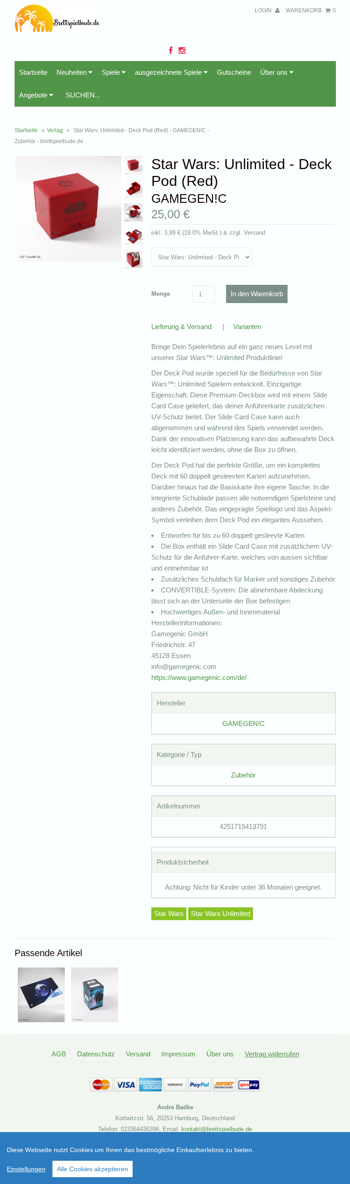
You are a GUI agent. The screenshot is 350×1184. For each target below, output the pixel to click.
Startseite (33, 72)
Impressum (178, 1054)
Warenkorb (311, 10)
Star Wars (169, 913)
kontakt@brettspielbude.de (216, 1129)
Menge (160, 293)
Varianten (247, 326)
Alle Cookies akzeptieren (92, 1169)
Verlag (55, 130)
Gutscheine (234, 72)
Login (264, 10)
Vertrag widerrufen (272, 1054)
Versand (138, 1054)
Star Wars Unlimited (220, 913)
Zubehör (243, 775)
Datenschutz (96, 1054)
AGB (58, 1054)
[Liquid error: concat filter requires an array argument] (41, 1020)
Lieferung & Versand (181, 326)
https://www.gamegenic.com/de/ (199, 677)
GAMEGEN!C (243, 723)
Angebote (34, 95)
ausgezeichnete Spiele (169, 72)
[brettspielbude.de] (57, 29)
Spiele (112, 72)
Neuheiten (72, 72)
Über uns (274, 72)
